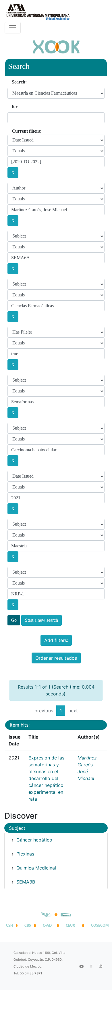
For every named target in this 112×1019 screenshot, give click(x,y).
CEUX (70, 925)
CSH (9, 925)
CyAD (47, 925)
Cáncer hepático (34, 840)
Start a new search (41, 620)
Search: (19, 81)
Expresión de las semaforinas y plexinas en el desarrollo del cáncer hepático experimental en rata (46, 778)
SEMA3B (25, 882)
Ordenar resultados (56, 658)
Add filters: (56, 640)
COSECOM (98, 925)
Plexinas (25, 854)
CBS (27, 925)
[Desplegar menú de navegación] (13, 27)
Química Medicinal (36, 868)
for (15, 106)
